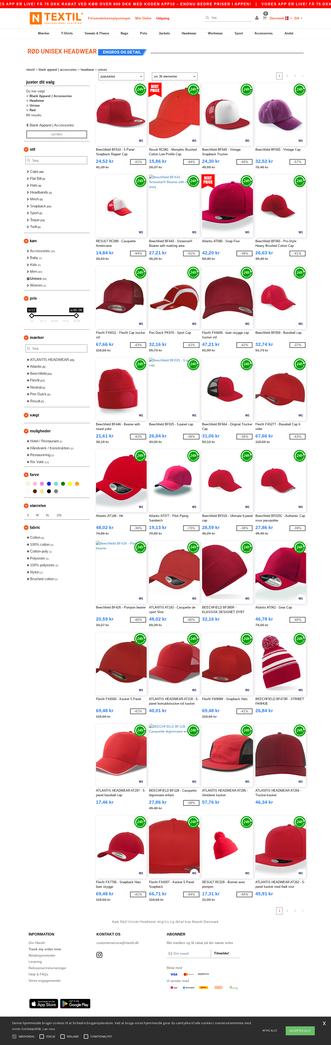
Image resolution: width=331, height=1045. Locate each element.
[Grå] (56, 491)
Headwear (189, 33)
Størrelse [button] (38, 506)
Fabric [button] (35, 527)
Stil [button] (32, 149)
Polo (143, 33)
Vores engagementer (45, 981)
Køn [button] (33, 241)
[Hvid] (28, 491)
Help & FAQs (38, 974)
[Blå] (49, 484)
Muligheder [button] (40, 431)
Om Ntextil (37, 943)
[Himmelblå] (56, 484)
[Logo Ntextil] (56, 18)
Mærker (43, 33)
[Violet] (42, 484)
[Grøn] (63, 484)
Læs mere (49, 1029)
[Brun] (35, 491)
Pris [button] (33, 298)
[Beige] (28, 484)
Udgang (162, 18)
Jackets (164, 33)
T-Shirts (67, 33)
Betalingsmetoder (42, 955)
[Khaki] (42, 491)
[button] (257, 18)
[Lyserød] (35, 484)
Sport (239, 33)
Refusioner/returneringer (47, 968)
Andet (288, 33)
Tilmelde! (221, 953)
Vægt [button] (34, 415)
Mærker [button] (37, 337)
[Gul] (70, 484)
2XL (59, 515)
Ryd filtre (57, 134)
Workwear (215, 33)
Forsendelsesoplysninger (109, 18)
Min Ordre (143, 18)
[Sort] (49, 491)
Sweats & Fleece (97, 33)
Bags (124, 33)
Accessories (263, 33)
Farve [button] (34, 475)
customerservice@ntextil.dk (117, 943)
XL (47, 515)
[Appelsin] (77, 484)
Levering (35, 962)
